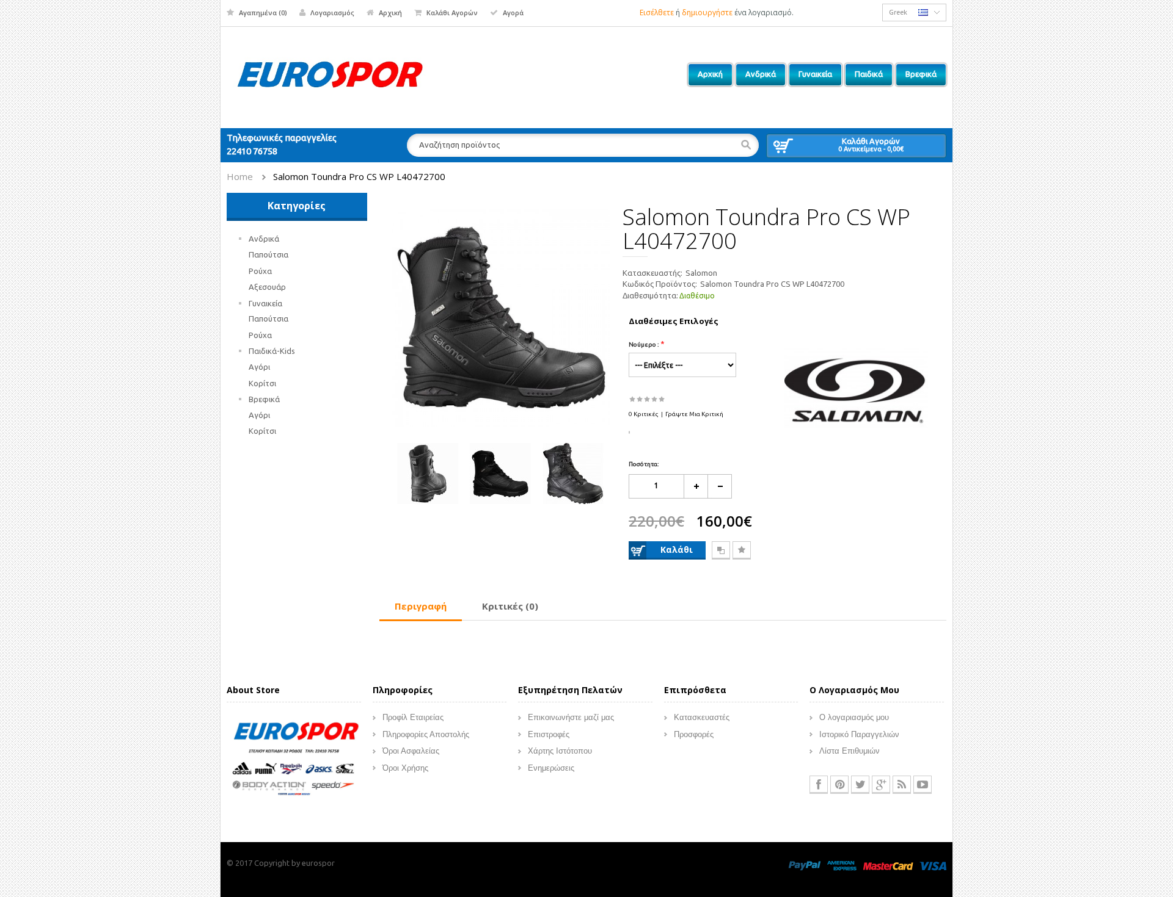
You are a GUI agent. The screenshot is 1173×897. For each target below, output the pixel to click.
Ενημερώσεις (551, 768)
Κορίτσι (262, 383)
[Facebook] (818, 785)
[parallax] (294, 761)
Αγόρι (259, 366)
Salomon (701, 272)
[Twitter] (860, 785)
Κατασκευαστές (701, 717)
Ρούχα (260, 271)
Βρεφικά (264, 399)
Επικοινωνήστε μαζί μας (571, 717)
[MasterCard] (888, 864)
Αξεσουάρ (267, 287)
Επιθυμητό (742, 550)
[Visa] (932, 864)
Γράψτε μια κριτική (694, 414)
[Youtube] (922, 785)
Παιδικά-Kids (272, 351)
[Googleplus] (881, 785)
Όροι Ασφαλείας (410, 750)
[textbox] (583, 145)
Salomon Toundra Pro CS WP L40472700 (359, 176)
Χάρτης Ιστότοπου (560, 750)
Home (240, 176)
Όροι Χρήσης (405, 768)
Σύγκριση (721, 550)
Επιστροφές (548, 734)
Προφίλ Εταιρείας (413, 717)
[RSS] (902, 785)
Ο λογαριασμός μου (854, 717)
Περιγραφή (421, 606)
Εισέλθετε (657, 12)
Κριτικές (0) (510, 606)
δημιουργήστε (707, 12)
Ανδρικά (264, 238)
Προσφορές (694, 734)
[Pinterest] (839, 785)
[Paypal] (804, 864)
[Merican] (842, 864)
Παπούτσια (268, 254)
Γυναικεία (265, 303)
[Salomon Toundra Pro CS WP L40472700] (501, 316)
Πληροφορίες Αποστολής (425, 734)
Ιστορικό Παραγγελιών (859, 734)
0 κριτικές (644, 414)
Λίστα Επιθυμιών (849, 750)
